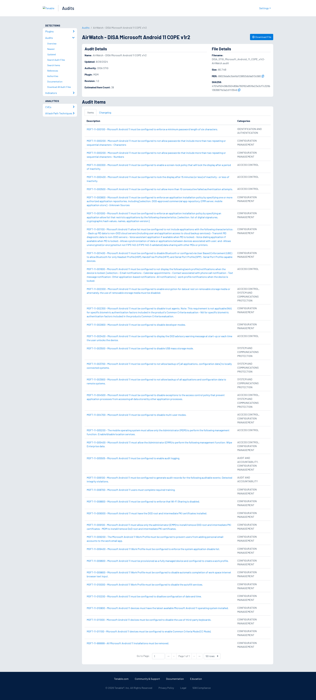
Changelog (105, 112)
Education (196, 678)
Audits (68, 8)
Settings (264, 8)
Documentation (175, 678)
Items (90, 112)
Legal (183, 687)
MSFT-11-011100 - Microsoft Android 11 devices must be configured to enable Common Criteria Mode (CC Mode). (149, 631)
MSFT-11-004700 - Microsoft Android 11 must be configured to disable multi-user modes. (136, 414)
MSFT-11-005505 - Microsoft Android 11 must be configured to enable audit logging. (133, 458)
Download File (263, 36)
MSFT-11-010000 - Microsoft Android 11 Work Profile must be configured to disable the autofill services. (145, 584)
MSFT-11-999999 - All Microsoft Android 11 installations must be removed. (128, 643)
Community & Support (147, 678)
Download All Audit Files (59, 87)
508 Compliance (202, 687)
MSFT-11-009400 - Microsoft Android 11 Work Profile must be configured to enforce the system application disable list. (153, 548)
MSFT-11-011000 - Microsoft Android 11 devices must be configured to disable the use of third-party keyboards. (149, 619)
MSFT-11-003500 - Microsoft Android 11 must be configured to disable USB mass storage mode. (140, 348)
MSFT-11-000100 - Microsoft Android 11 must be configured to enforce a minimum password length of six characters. (152, 129)
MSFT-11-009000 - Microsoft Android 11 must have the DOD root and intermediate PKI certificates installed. (147, 513)
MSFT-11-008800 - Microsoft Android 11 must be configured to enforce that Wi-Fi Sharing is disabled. (143, 501)
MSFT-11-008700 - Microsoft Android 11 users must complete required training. (131, 489)
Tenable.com (121, 678)
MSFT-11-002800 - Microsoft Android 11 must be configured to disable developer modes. (136, 324)
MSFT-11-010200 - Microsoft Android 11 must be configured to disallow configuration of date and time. (144, 596)
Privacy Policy (166, 687)
